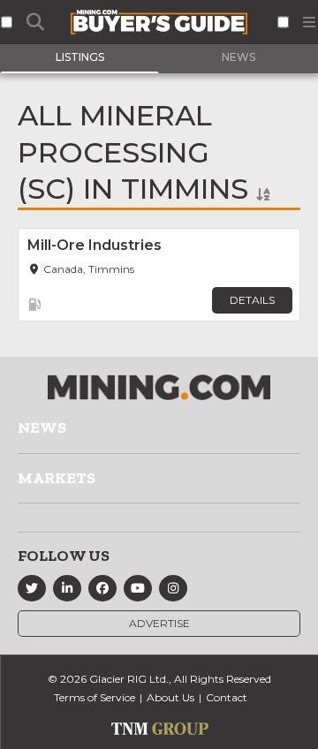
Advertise (159, 623)
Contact (226, 697)
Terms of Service (94, 697)
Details (252, 299)
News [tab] (238, 57)
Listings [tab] (80, 57)
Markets (56, 478)
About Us (170, 697)
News (42, 427)
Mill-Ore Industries (94, 245)
